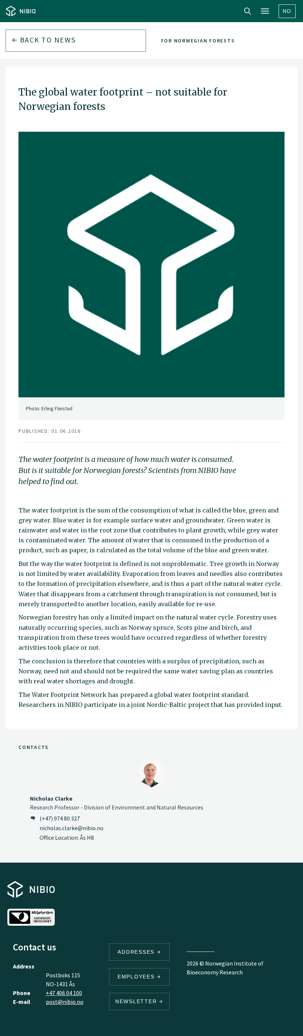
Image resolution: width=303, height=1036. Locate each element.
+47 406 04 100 (64, 993)
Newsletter (137, 1001)
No (287, 11)
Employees (137, 977)
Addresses (137, 952)
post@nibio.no (65, 1001)
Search (247, 11)
